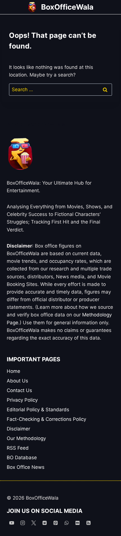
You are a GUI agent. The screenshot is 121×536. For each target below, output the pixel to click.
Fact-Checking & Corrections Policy (46, 419)
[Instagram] (22, 523)
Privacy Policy (22, 400)
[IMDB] (77, 523)
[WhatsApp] (66, 523)
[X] (33, 523)
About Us (17, 381)
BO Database (22, 457)
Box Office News (25, 467)
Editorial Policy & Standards (38, 409)
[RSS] (88, 523)
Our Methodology (26, 438)
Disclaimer (18, 429)
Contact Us (19, 390)
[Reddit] (44, 523)
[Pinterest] (55, 523)
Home (13, 371)
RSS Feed (18, 448)
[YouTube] (11, 523)
